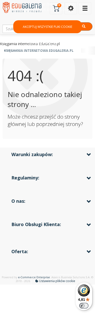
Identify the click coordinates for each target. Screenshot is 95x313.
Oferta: (19, 251)
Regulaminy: (25, 178)
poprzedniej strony (58, 123)
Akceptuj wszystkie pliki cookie (47, 27)
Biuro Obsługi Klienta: (36, 224)
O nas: (18, 201)
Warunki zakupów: (32, 154)
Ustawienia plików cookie (56, 281)
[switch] (83, 305)
